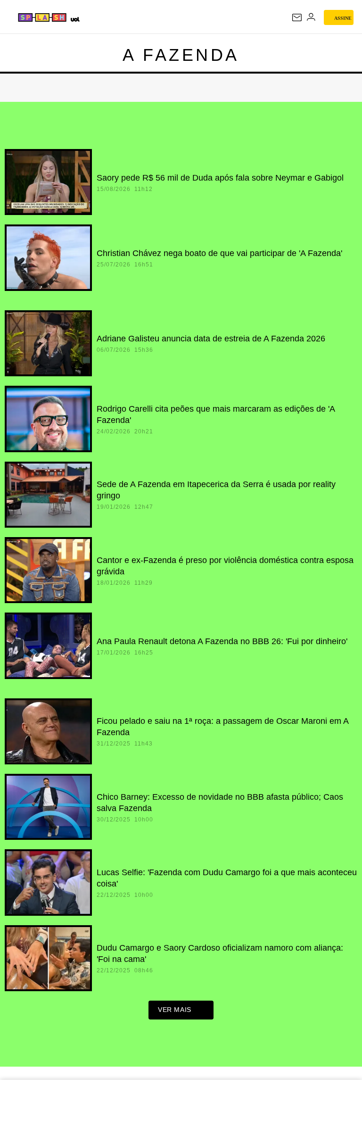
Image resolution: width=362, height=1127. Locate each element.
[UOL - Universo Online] (75, 19)
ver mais (174, 1009)
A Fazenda (181, 55)
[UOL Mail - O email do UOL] (297, 17)
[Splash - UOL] (42, 17)
